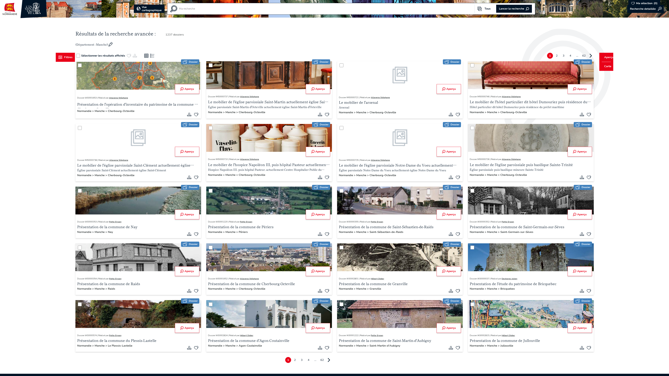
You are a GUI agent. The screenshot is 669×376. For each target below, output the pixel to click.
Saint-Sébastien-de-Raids (386, 232)
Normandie (91, 111)
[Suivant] (584, 56)
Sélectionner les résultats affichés (110, 56)
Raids (118, 289)
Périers (246, 232)
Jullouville (503, 346)
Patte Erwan (122, 221)
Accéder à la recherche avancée (645, 9)
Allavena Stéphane (125, 97)
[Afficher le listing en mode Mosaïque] (153, 56)
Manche (106, 111)
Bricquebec (504, 289)
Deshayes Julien (506, 278)
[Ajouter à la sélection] (199, 114)
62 (577, 56)
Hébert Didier (377, 278)
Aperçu (192, 89)
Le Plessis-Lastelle (126, 346)
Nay (116, 232)
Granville (375, 289)
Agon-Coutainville (253, 346)
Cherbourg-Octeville (127, 111)
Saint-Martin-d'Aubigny (385, 346)
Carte (605, 66)
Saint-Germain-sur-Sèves (513, 232)
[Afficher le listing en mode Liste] (159, 56)
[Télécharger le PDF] (192, 114)
